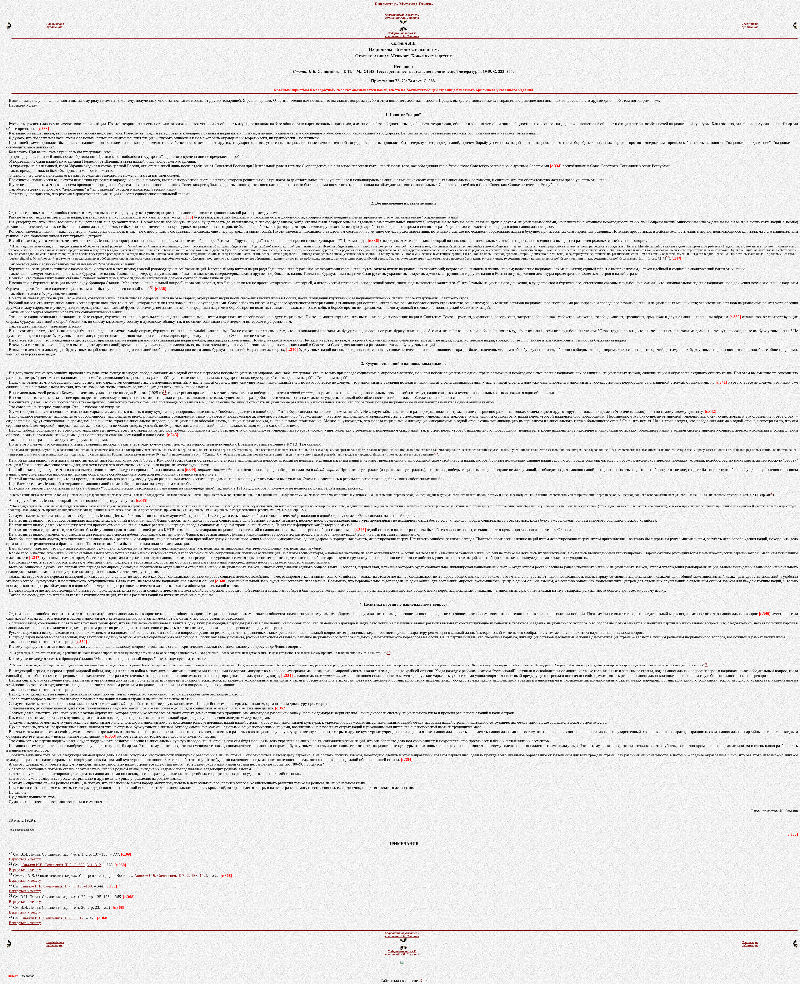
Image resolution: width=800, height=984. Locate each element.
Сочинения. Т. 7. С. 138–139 (56, 886)
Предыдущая (55, 23)
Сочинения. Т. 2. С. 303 (53, 865)
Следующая (750, 23)
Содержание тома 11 (402, 33)
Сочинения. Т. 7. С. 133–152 (170, 875)
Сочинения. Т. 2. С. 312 (52, 918)
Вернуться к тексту (25, 859)
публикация (54, 27)
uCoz (423, 980)
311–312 (94, 865)
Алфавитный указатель (402, 14)
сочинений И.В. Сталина (402, 17)
